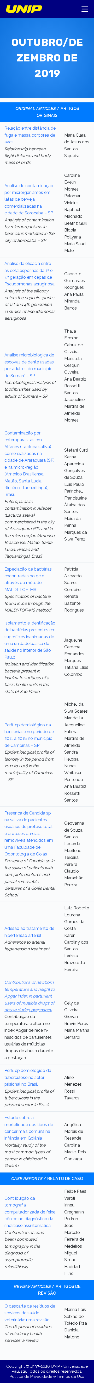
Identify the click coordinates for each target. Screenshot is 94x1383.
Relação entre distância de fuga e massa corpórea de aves (30, 135)
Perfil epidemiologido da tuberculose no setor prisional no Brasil (27, 1077)
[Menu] (84, 9)
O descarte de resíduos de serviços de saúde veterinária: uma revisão (29, 1313)
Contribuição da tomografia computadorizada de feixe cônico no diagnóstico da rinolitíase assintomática (29, 1212)
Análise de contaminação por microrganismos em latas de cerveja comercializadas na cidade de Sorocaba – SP (28, 199)
